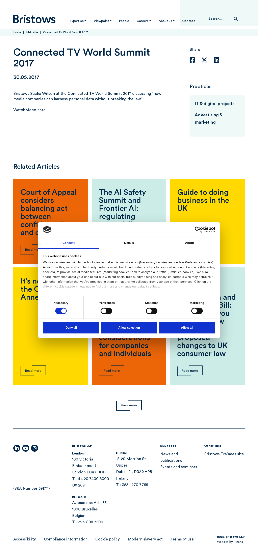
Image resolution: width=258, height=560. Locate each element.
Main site (32, 32)
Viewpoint (101, 21)
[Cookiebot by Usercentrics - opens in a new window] (197, 230)
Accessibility (24, 539)
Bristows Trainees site (224, 454)
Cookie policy (107, 539)
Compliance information (65, 539)
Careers (143, 21)
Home (17, 32)
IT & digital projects (214, 103)
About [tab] (189, 242)
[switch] (106, 311)
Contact (188, 21)
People (124, 21)
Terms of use (182, 539)
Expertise (77, 21)
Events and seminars (178, 467)
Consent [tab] (68, 242)
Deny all (71, 327)
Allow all (187, 327)
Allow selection (129, 327)
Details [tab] (129, 242)
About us (165, 21)
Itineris (238, 541)
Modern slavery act (145, 539)
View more (129, 405)
